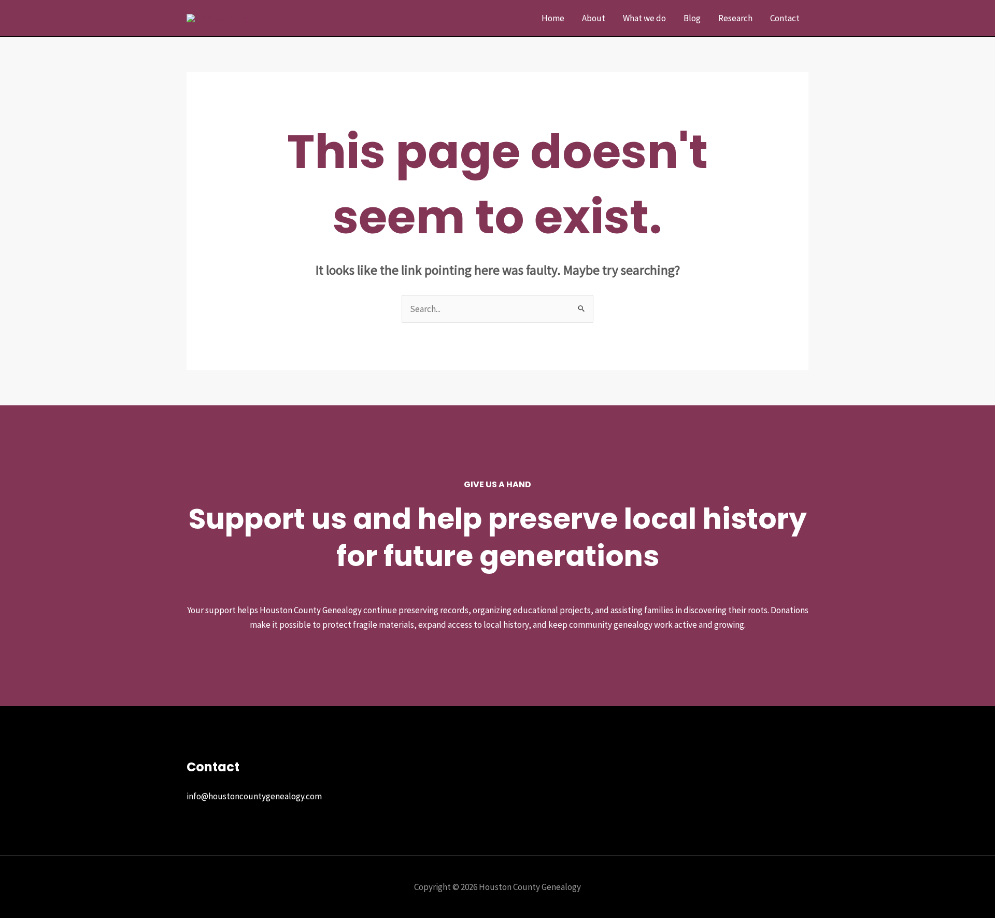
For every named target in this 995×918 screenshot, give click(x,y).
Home (553, 18)
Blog (692, 18)
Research (735, 18)
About (593, 18)
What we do (644, 18)
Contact (785, 18)
